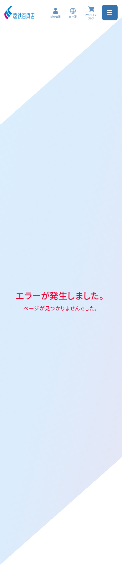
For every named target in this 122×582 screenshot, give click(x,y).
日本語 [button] (73, 16)
